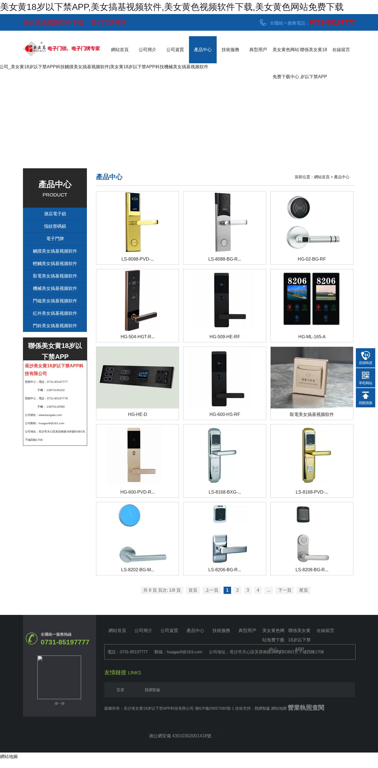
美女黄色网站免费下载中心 (286, 55)
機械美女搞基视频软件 (55, 288)
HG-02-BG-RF (312, 259)
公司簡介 (147, 49)
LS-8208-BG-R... (312, 569)
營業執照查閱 (306, 707)
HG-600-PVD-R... (137, 492)
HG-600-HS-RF (224, 414)
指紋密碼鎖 (55, 226)
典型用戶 (258, 49)
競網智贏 (152, 690)
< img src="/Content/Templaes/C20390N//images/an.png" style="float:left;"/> (197, 725)
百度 (120, 690)
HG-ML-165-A (312, 336)
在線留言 (341, 49)
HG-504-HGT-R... (138, 336)
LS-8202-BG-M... (137, 569)
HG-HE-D (137, 414)
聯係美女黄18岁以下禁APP (313, 55)
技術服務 (230, 49)
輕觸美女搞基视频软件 (55, 263)
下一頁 (284, 590)
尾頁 (303, 590)
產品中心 (203, 49)
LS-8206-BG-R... (224, 569)
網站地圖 (279, 708)
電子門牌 (55, 238)
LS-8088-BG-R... (224, 259)
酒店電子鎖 (55, 213)
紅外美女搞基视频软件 (55, 313)
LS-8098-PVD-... (137, 259)
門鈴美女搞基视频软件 (55, 325)
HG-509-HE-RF (224, 336)
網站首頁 (120, 49)
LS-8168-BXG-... (225, 492)
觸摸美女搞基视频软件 (55, 251)
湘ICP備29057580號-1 (214, 708)
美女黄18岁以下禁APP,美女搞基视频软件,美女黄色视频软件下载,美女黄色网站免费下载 (172, 7)
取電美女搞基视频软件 (55, 276)
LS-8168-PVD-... (312, 492)
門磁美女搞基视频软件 (55, 300)
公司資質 (175, 49)
